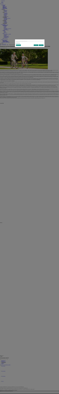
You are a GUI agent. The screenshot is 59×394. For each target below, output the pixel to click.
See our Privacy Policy (18, 43)
